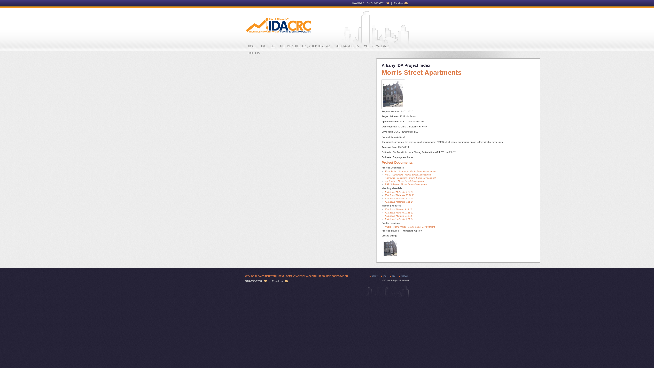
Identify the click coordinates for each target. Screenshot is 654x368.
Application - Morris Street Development (404, 181)
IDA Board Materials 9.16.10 (399, 192)
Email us (398, 3)
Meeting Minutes (347, 46)
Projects (254, 53)
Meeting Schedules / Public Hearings (305, 46)
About (252, 46)
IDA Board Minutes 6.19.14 (398, 216)
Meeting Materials (377, 46)
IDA (263, 46)
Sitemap (404, 276)
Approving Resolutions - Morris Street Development (410, 178)
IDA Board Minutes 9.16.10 (398, 209)
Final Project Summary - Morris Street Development (410, 171)
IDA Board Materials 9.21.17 (399, 202)
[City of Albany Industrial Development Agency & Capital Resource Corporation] (327, 26)
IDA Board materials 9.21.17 (399, 219)
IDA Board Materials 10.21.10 (399, 195)
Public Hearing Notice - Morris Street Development (410, 227)
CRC (272, 46)
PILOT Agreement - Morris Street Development (408, 174)
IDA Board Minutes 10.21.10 (399, 212)
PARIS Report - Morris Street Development (406, 184)
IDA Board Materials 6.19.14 (399, 198)
